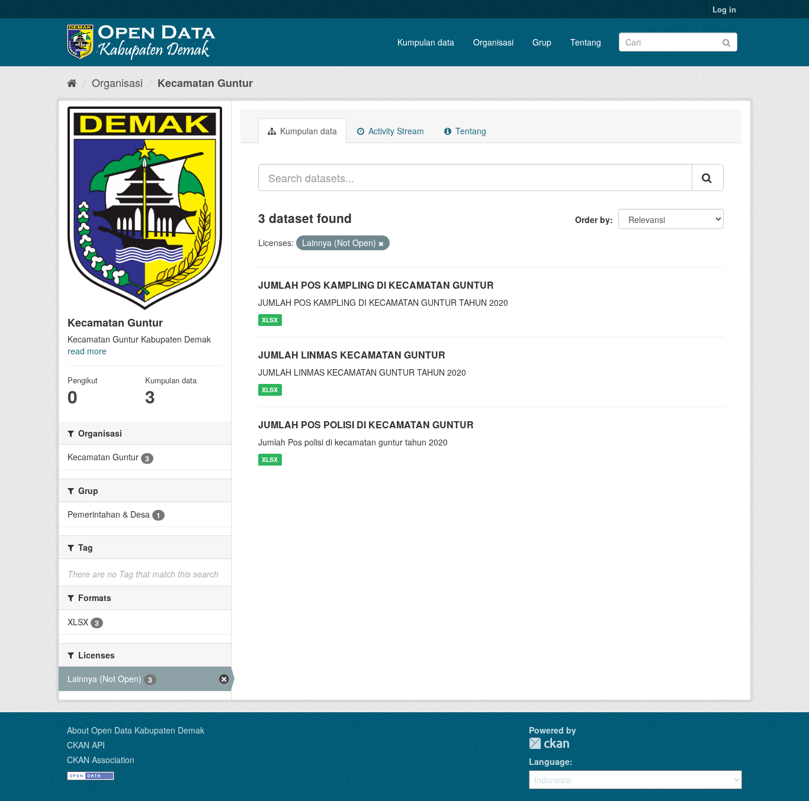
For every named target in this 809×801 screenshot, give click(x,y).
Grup (541, 42)
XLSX (270, 319)
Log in (724, 9)
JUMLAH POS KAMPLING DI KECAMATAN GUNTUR (376, 285)
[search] (708, 177)
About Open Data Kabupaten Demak (135, 730)
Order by (592, 219)
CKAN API (86, 745)
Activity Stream (395, 131)
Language (549, 761)
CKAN (549, 743)
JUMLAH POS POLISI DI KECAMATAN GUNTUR (366, 424)
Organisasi (493, 42)
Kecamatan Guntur (205, 83)
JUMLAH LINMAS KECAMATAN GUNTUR (351, 354)
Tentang (585, 42)
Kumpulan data (425, 42)
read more (87, 351)
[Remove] (381, 243)
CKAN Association (100, 760)
